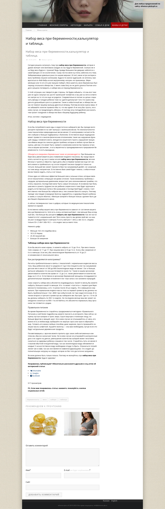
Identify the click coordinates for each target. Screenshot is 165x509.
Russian (106, 501)
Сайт (28, 482)
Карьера (88, 25)
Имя (28, 470)
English (114, 501)
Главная (42, 25)
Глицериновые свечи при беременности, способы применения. (44, 429)
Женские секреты (59, 25)
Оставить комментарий (37, 445)
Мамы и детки (120, 25)
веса (45, 400)
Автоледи (76, 25)
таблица (63, 400)
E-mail (77, 470)
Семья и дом (102, 25)
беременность (33, 400)
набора (53, 400)
